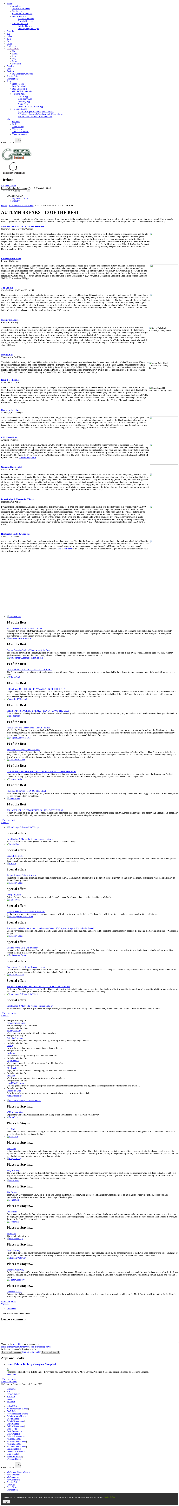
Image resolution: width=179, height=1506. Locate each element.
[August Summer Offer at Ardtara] (92, 863)
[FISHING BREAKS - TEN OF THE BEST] (92, 779)
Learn (9, 43)
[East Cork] (92, 1117)
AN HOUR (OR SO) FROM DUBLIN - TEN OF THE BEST (35, 810)
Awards (10, 31)
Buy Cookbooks (19, 89)
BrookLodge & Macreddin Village (17, 499)
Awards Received (26, 21)
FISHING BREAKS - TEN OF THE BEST (26, 791)
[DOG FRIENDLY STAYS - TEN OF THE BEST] (92, 658)
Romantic (11, 1075)
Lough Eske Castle (15, 856)
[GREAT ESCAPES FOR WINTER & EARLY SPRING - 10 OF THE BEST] (92, 759)
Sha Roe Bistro (65, 548)
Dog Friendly (13, 1060)
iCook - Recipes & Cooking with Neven (36, 111)
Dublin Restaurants (15, 1421)
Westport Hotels (14, 1459)
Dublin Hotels (13, 1419)
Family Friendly (14, 1030)
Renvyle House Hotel (11, 258)
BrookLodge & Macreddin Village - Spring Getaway (30, 1006)
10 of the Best (13, 48)
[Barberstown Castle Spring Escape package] (92, 955)
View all (5, 822)
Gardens (16, 121)
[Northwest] (92, 1222)
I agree (6, 1501)
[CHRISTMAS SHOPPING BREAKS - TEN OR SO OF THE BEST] (92, 699)
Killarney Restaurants (16, 1441)
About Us (16, 6)
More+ (10, 119)
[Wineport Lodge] (92, 883)
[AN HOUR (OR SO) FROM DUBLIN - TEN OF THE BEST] (92, 798)
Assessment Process (21, 8)
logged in (17, 1344)
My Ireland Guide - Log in (18, 1472)
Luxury (10, 1045)
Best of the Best (14, 1091)
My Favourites (13, 1474)
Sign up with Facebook (11, 1352)
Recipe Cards (18, 84)
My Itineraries (13, 1477)
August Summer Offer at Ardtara (21, 875)
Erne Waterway (13, 1250)
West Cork (11, 1148)
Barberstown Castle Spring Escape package (26, 967)
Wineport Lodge (14, 894)
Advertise (11, 1401)
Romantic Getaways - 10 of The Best (23, 749)
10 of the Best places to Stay (21, 205)
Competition (12, 1490)
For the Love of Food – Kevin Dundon (35, 116)
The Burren (12, 1192)
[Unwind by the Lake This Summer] (92, 936)
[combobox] (18, 140)
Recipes (10, 71)
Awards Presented (26, 18)
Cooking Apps (19, 109)
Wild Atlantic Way (15, 1112)
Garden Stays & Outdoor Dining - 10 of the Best (28, 650)
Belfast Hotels (13, 1424)
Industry (16, 201)
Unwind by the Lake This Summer (22, 948)
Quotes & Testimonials (22, 13)
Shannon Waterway (15, 1270)
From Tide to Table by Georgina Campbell (31, 1364)
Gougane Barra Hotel (11, 467)
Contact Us (17, 11)
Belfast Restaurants (15, 1426)
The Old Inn (7, 288)
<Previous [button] (5, 820)
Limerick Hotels (14, 1449)
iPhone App (23, 96)
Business (11, 1053)
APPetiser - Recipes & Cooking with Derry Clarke (40, 114)
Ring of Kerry (13, 1170)
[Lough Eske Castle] (92, 844)
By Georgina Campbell (22, 74)
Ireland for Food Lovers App (30, 106)
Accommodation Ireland (17, 1414)
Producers (11, 46)
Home (4, 205)
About (9, 3)
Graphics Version (8, 185)
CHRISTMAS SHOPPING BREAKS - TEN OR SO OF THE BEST (38, 711)
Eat (8, 33)
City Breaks (12, 1068)
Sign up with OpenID (50, 1352)
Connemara (12, 1211)
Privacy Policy (13, 1394)
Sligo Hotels (12, 1454)
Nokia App (23, 104)
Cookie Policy (109, 1497)
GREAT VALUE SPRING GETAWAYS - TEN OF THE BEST (36, 689)
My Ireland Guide (20, 198)
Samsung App (24, 101)
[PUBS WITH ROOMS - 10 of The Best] (92, 616)
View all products (9, 1381)
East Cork (11, 1129)
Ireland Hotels (13, 1406)
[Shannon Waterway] (92, 1258)
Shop (9, 81)
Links (9, 1399)
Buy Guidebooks (19, 86)
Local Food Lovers (15, 1083)
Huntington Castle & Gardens (15, 534)
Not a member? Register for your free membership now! (26, 1347)
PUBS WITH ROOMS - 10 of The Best (25, 628)
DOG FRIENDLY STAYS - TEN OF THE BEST (29, 669)
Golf (14, 124)
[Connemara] (92, 1200)
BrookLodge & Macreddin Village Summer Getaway (30, 839)
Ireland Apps (18, 94)
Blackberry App (25, 99)
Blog (9, 69)
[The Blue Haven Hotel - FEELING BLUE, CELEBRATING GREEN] (92, 974)
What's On (17, 129)
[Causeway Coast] (92, 1280)
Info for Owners (20, 23)
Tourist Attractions (20, 131)
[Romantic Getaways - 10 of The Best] (92, 738)
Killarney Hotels (14, 1439)
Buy (8, 41)
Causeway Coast (14, 1291)
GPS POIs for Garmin (22, 91)
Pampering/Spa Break (16, 1023)
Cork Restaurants (14, 1431)
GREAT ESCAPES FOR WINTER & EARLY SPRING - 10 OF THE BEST (41, 771)
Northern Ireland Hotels (17, 1408)
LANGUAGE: (8, 142)
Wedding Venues (19, 134)
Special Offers (13, 76)
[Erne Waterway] (92, 1238)
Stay (9, 38)
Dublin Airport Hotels (16, 1416)
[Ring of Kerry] (92, 1158)
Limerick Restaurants (16, 1451)
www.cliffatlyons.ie (27, 457)
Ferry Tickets (12, 1487)
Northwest (11, 1233)
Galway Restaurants (15, 1436)
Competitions (12, 79)
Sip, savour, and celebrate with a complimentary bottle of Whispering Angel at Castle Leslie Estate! (50, 928)
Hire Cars (11, 1485)
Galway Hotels (13, 1434)
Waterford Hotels (14, 1456)
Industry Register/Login (28, 28)
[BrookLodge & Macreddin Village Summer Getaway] (92, 827)
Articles (10, 66)
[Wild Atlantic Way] (92, 1100)
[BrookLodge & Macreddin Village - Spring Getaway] (92, 994)
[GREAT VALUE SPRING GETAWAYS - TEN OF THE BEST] (92, 677)
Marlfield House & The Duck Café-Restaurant (23, 226)
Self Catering (18, 126)
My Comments (13, 1480)
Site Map (11, 1396)
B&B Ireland (12, 1411)
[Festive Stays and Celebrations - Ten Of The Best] (92, 716)
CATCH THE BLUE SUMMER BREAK (26, 911)
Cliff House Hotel (9, 437)
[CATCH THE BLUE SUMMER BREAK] (92, 900)
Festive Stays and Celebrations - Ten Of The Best (28, 727)
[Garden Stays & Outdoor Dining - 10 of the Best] (92, 638)
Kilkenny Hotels (14, 1444)
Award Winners (20, 16)
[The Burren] (92, 1180)
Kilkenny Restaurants (16, 1446)
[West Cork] (92, 1136)
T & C (9, 1391)
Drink (9, 36)
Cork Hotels (12, 1429)
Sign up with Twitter (31, 1352)
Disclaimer (11, 1389)
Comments (11, 1308)
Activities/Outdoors (15, 1038)
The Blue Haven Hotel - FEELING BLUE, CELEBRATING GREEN (38, 986)
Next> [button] (13, 820)
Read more (11, 1374)
